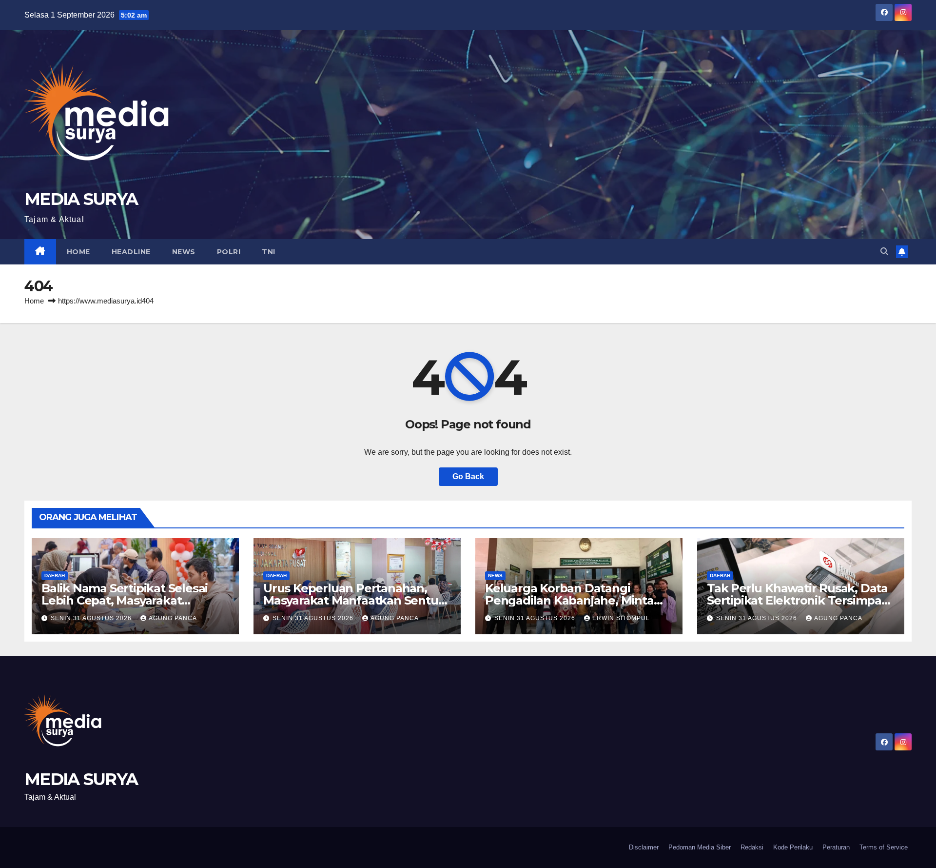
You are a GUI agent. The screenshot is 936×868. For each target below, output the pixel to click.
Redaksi (752, 847)
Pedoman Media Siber (699, 847)
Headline (131, 251)
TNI (268, 251)
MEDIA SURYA (80, 199)
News (183, 251)
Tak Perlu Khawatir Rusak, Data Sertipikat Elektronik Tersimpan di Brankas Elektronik (798, 600)
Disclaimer (644, 847)
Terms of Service (883, 847)
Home (78, 251)
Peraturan (836, 847)
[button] (884, 251)
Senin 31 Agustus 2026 (92, 618)
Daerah (54, 575)
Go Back (468, 476)
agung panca (173, 618)
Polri (229, 251)
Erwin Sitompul (621, 618)
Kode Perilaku (793, 847)
